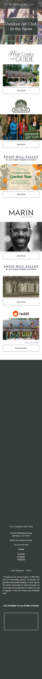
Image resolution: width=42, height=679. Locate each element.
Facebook (21, 559)
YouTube (21, 554)
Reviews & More (21, 348)
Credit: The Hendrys (31, 342)
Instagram (21, 557)
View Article (21, 91)
